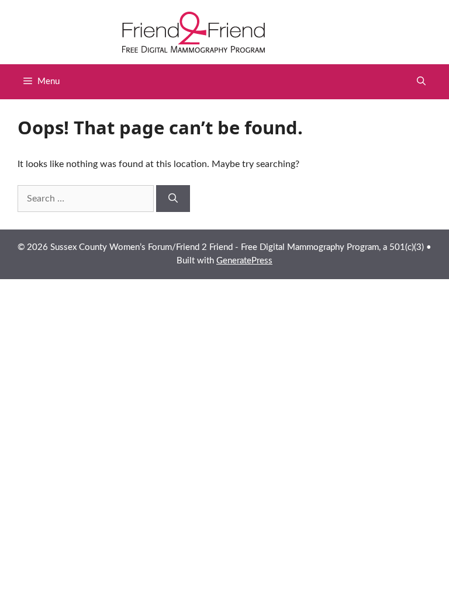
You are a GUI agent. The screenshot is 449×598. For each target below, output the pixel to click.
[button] (421, 81)
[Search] (173, 198)
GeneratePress (244, 260)
